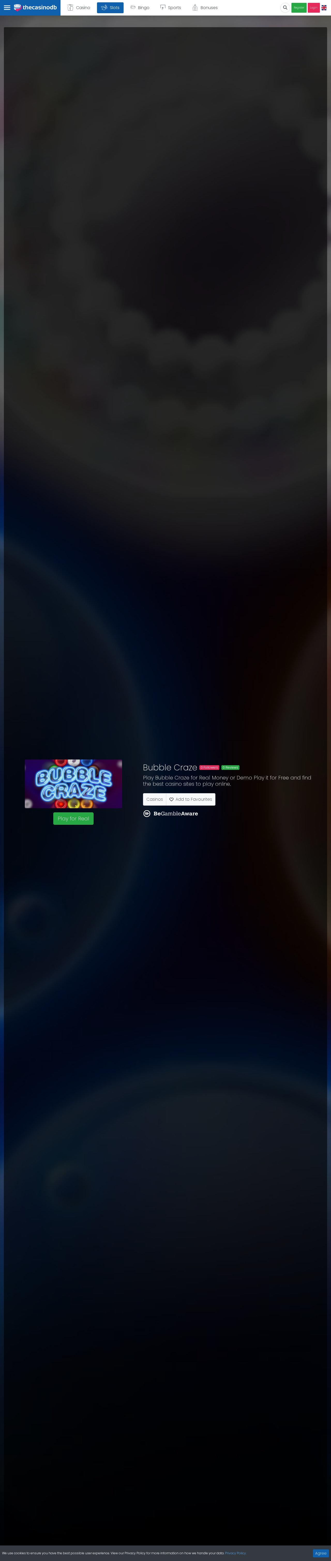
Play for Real (73, 818)
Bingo (143, 8)
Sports (174, 8)
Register (299, 8)
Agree (321, 1553)
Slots (114, 8)
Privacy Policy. (235, 1553)
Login (314, 8)
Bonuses (209, 8)
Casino (83, 8)
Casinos (154, 799)
